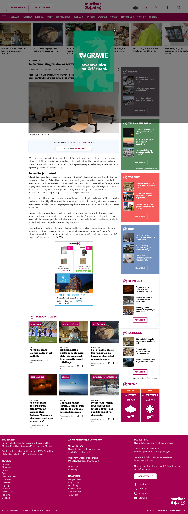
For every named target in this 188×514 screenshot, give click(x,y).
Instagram (143, 493)
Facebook (143, 484)
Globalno (6, 479)
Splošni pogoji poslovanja (156, 510)
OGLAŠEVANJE (145, 476)
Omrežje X (144, 488)
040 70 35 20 (164, 452)
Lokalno (6, 464)
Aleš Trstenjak (74, 492)
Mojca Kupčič (74, 482)
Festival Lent (8, 492)
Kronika (5, 470)
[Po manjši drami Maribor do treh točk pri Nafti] (43, 332)
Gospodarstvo (9, 476)
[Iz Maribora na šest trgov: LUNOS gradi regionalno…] (128, 196)
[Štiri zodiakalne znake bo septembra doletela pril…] (128, 341)
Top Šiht (6, 495)
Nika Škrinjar (74, 485)
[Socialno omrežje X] (47, 361)
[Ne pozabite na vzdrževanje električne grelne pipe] (128, 237)
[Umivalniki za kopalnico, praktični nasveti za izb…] (128, 258)
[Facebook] (52, 361)
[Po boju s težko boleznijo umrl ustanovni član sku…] (128, 289)
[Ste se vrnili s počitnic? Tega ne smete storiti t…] (128, 362)
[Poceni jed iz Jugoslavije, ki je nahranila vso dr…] (128, 351)
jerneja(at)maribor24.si (144, 460)
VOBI (54, 510)
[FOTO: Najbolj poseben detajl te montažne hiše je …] (128, 248)
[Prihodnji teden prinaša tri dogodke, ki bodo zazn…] (128, 310)
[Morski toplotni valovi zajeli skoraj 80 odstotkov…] (128, 142)
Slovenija (6, 467)
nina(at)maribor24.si (143, 469)
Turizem (6, 488)
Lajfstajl (5, 485)
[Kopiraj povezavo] (55, 361)
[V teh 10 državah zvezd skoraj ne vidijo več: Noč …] (128, 132)
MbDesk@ (73, 469)
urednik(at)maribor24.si (79, 452)
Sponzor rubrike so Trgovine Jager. (145, 378)
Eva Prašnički (74, 488)
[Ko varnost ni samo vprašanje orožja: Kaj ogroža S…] (128, 152)
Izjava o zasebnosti (178, 510)
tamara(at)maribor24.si (144, 452)
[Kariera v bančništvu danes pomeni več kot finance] (128, 206)
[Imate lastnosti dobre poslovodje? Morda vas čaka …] (128, 186)
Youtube (143, 498)
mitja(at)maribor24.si (89, 461)
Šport (4, 473)
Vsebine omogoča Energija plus (146, 169)
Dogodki (6, 498)
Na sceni (6, 482)
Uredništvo (73, 466)
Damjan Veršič (75, 479)
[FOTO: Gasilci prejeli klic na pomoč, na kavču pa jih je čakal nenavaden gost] (104, 332)
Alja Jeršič (73, 495)
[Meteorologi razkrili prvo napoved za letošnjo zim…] (128, 300)
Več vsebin (140, 162)
